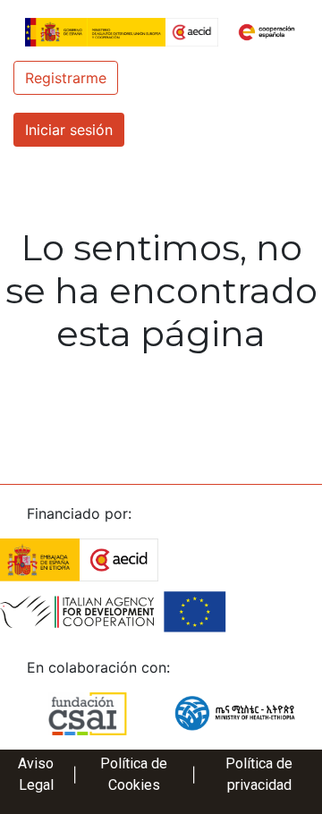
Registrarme (65, 78)
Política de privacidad (258, 774)
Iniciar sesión (69, 130)
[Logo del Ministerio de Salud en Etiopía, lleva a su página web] (234, 712)
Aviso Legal (36, 774)
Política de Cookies (133, 774)
